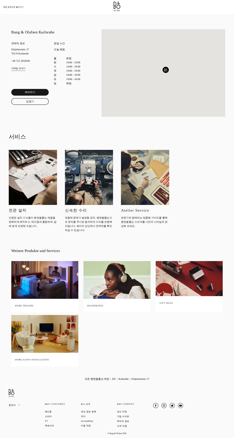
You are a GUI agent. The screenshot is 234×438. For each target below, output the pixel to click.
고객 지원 (133, 426)
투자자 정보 (134, 421)
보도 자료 (133, 411)
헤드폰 (60, 411)
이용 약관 (97, 425)
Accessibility (98, 421)
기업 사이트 (134, 416)
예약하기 (37, 93)
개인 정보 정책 (99, 411)
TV (58, 421)
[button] (165, 69)
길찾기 (37, 102)
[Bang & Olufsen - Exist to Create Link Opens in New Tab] (117, 10)
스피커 (60, 416)
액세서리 (61, 425)
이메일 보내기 (18, 68)
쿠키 (94, 416)
